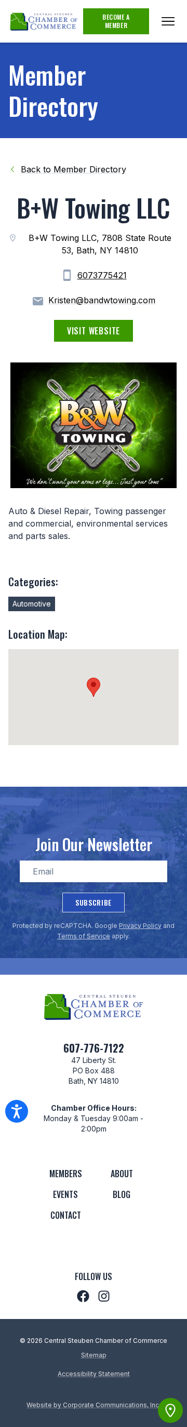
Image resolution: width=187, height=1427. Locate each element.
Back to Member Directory (73, 169)
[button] (93, 687)
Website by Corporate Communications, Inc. (93, 1405)
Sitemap (93, 1355)
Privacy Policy (140, 926)
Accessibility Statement (94, 1374)
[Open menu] (168, 21)
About (122, 1173)
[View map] (170, 1410)
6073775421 (102, 275)
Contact (65, 1215)
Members (65, 1173)
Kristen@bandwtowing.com (101, 300)
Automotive (31, 603)
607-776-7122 (93, 1048)
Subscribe (93, 902)
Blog (121, 1194)
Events (65, 1194)
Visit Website (93, 331)
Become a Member (116, 21)
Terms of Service (83, 936)
